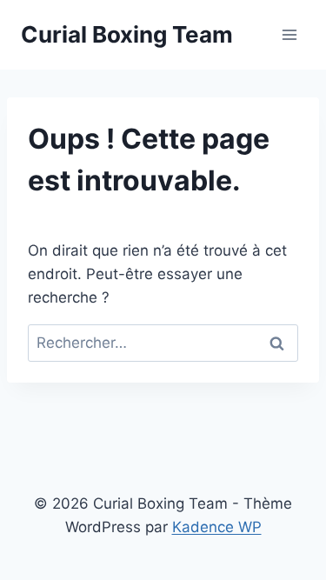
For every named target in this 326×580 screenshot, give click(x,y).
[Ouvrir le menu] (289, 34)
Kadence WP (217, 527)
